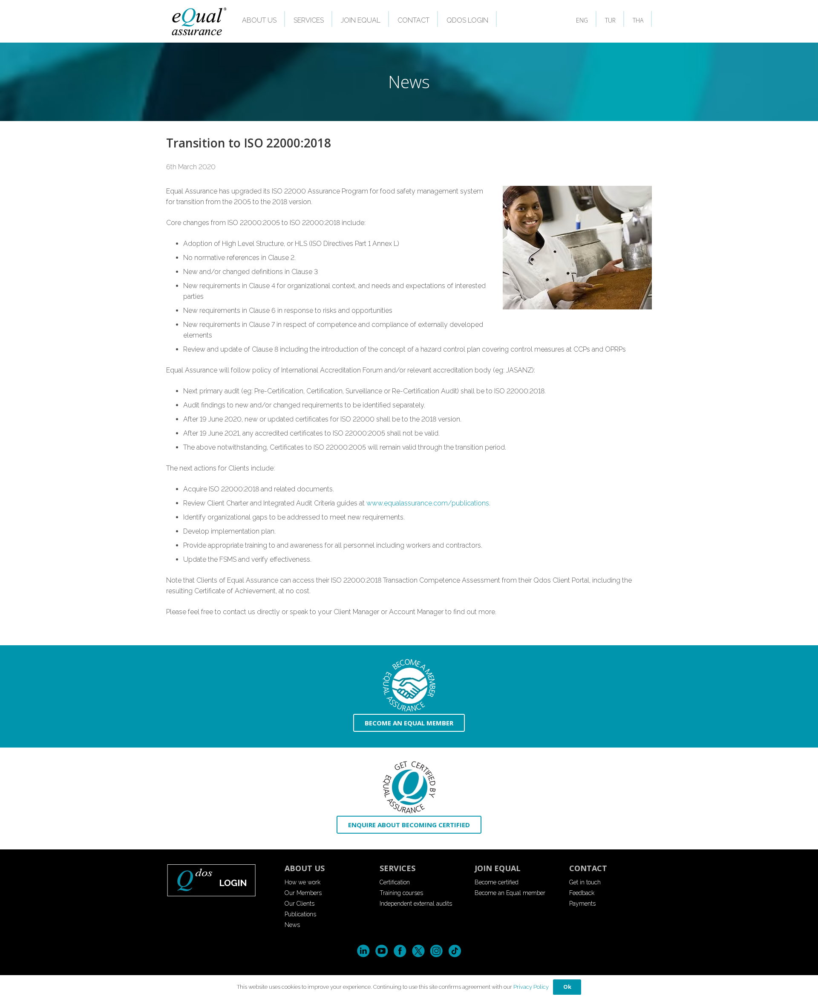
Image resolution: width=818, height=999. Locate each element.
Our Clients (299, 903)
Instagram (436, 951)
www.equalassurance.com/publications (427, 503)
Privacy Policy (531, 987)
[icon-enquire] (409, 787)
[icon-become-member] (409, 685)
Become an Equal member (510, 892)
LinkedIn (363, 951)
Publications (300, 914)
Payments (582, 903)
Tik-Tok (455, 951)
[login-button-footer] (219, 880)
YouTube (381, 951)
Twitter (418, 951)
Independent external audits (416, 903)
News (292, 924)
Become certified (496, 882)
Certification (395, 882)
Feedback (581, 892)
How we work (302, 882)
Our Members (303, 892)
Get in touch (585, 882)
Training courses (401, 892)
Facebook (400, 951)
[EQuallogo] (198, 22)
